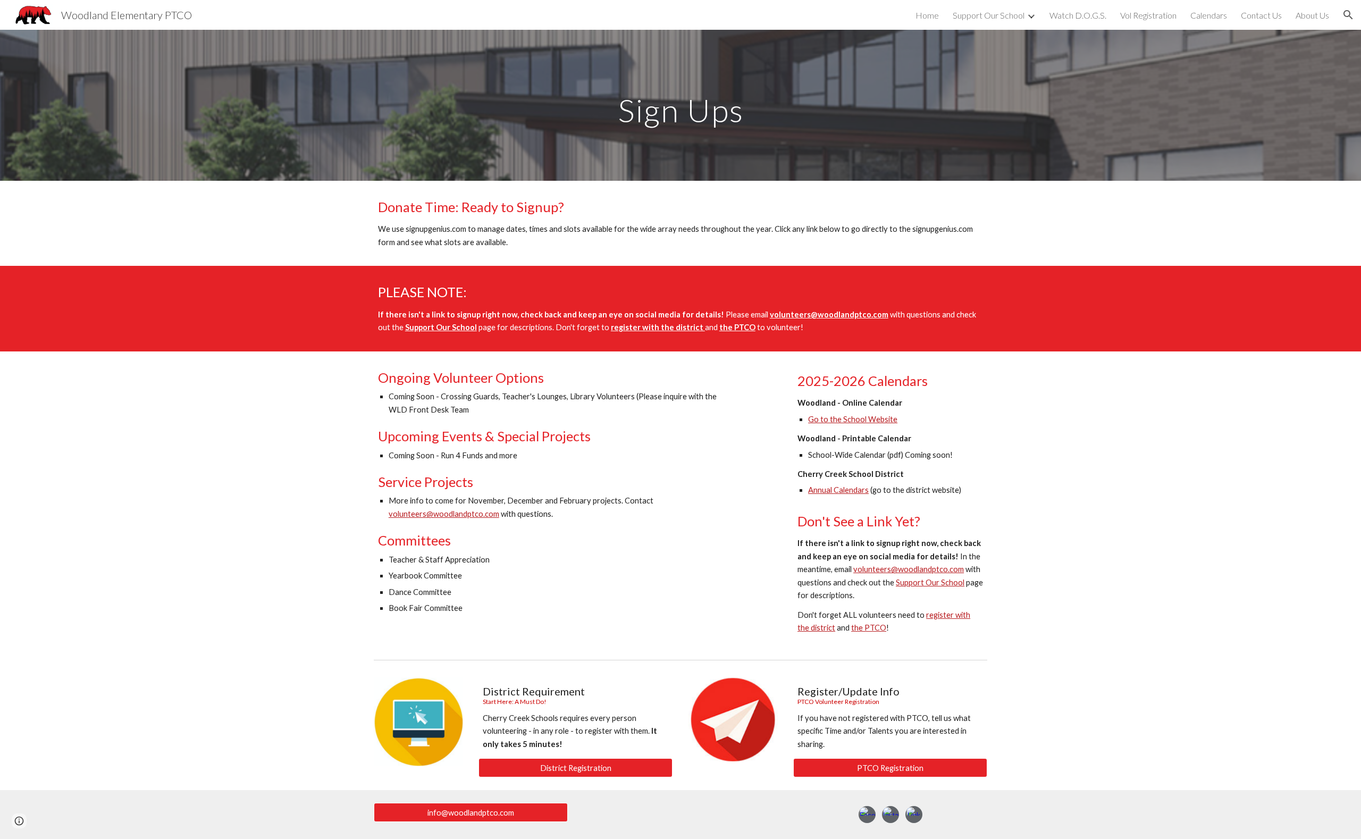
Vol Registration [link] (1148, 15)
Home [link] (927, 15)
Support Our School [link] (988, 15)
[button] (1348, 15)
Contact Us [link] (1261, 15)
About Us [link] (1312, 15)
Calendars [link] (1208, 15)
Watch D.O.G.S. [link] (1077, 15)
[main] (680, 105)
